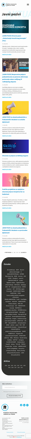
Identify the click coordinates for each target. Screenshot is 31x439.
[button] (28, 4)
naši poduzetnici (22, 323)
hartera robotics (13, 304)
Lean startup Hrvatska (10, 321)
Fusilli (17, 299)
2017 (15, 367)
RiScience (16, 338)
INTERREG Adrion (22, 310)
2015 (22, 367)
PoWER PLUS (11, 333)
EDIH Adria (17, 285)
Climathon (15, 278)
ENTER (24, 287)
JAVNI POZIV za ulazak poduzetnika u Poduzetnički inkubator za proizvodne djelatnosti (14, 230)
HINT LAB (20, 304)
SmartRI (8, 344)
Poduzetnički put (22, 327)
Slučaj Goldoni (21, 342)
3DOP (17, 270)
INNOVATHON (21, 306)
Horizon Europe (10, 306)
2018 (12, 367)
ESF (14, 289)
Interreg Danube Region (12, 312)
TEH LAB (18, 344)
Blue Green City (9, 276)
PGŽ (24, 325)
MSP (6, 323)
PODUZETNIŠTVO (15, 329)
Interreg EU (22, 312)
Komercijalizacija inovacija (18, 316)
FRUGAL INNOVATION (10, 299)
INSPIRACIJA (18, 308)
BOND (15, 276)
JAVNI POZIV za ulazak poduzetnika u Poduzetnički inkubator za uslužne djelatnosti (14, 119)
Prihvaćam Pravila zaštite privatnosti (12, 392)
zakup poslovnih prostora (13, 353)
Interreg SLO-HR (22, 314)
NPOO (7, 325)
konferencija (8, 318)
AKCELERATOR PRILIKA (13, 274)
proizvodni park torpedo (11, 336)
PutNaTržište (22, 336)
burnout (20, 276)
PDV (21, 325)
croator (21, 280)
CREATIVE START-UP (13, 280)
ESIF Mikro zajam (20, 289)
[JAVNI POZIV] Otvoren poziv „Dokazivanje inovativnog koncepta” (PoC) (14, 38)
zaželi (22, 353)
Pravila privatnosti (10, 432)
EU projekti (9, 291)
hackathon (8, 301)
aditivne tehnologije (14, 272)
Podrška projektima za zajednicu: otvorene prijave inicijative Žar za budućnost (13, 191)
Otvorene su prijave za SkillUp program (15, 156)
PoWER (24, 331)
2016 (19, 367)
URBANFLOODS (22, 346)
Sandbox (9, 340)
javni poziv (8, 316)
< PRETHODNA (7, 252)
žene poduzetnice (15, 355)
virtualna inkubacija (11, 350)
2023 (15, 365)
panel (17, 325)
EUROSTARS (13, 293)
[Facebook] (21, 405)
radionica (6, 338)
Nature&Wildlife (12, 323)
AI (21, 272)
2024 (12, 365)
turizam (15, 346)
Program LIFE (19, 333)
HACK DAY (14, 301)
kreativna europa (22, 318)
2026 (6, 365)
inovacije (12, 308)
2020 (24, 365)
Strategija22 (19, 437)
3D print (22, 270)
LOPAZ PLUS (20, 321)
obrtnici (12, 325)
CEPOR (9, 278)
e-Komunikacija (9, 285)
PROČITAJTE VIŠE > (7, 54)
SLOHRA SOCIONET (11, 342)
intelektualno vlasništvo (11, 310)
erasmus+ (9, 289)
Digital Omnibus (20, 282)
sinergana (21, 340)
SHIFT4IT (15, 340)
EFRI (6, 287)
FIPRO (19, 293)
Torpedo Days (8, 346)
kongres (14, 318)
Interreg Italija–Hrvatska (11, 314)
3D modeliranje (11, 270)
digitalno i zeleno (11, 282)
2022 (18, 365)
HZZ (16, 306)
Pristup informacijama (21, 432)
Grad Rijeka (23, 299)
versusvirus (21, 348)
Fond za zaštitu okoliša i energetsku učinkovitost (16, 296)
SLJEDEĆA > (24, 252)
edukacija (23, 285)
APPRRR (22, 274)
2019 (9, 367)
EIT (9, 287)
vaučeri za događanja (12, 348)
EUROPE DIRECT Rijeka (19, 291)
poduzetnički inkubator (11, 327)
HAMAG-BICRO (22, 301)
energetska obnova (16, 287)
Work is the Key (21, 350)
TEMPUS (23, 344)
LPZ (25, 321)
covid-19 (21, 278)
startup (13, 344)
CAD (25, 276)
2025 (9, 365)
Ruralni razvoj (23, 338)
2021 (21, 365)
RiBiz (11, 338)
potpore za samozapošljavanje (13, 331)
